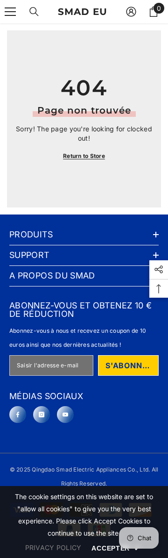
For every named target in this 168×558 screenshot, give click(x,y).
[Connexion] (131, 12)
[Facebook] (17, 414)
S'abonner (129, 365)
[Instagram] (41, 414)
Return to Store (84, 155)
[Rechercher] (34, 11)
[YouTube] (65, 414)
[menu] (10, 11)
